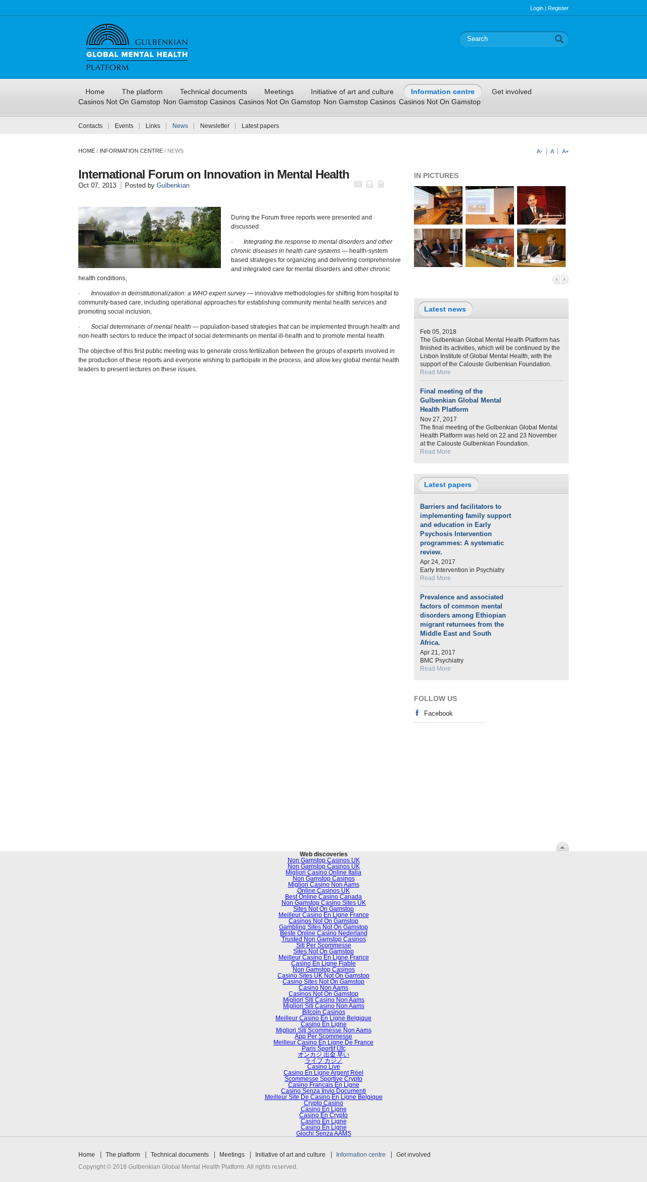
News (180, 125)
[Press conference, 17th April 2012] (438, 265)
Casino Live (323, 1066)
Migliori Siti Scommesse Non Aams (324, 1030)
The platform (123, 1154)
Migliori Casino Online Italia (323, 872)
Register (558, 8)
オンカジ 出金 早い (323, 1054)
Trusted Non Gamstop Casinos (324, 939)
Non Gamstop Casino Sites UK (324, 902)
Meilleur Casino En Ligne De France (323, 1042)
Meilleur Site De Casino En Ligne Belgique (324, 1097)
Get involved (413, 1154)
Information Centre (131, 151)
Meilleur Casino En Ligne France (324, 914)
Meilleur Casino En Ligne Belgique (323, 1018)
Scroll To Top (563, 846)
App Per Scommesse (323, 1036)
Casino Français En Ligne (323, 1084)
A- (539, 151)
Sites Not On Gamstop (323, 908)
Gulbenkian (173, 185)
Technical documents (180, 1154)
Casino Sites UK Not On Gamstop (323, 975)
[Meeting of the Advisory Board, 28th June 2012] (490, 265)
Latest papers (260, 125)
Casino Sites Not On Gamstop (323, 981)
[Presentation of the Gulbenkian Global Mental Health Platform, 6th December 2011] (438, 222)
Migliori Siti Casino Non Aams (323, 999)
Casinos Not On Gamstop (119, 101)
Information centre (361, 1154)
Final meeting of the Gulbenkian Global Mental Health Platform (460, 400)
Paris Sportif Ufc (324, 1048)
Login (536, 8)
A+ (565, 151)
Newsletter (214, 125)
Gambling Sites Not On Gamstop (323, 927)
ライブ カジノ (324, 1060)
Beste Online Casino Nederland (323, 933)
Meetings (232, 1154)
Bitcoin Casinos (323, 1012)
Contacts (90, 125)
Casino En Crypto (323, 1115)
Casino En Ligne (324, 1024)
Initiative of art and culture (290, 1154)
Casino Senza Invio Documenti (323, 1091)
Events (124, 125)
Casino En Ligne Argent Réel (323, 1072)
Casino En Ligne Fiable (323, 963)
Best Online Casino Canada (323, 896)
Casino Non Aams (323, 987)
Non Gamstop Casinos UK (324, 860)
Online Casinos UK (323, 890)
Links (153, 125)
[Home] (137, 74)
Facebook (438, 713)
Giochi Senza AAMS (323, 1133)
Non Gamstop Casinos (199, 101)
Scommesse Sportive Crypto (323, 1078)
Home (86, 151)
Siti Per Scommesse (323, 945)
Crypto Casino (323, 1103)
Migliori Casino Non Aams (323, 884)
